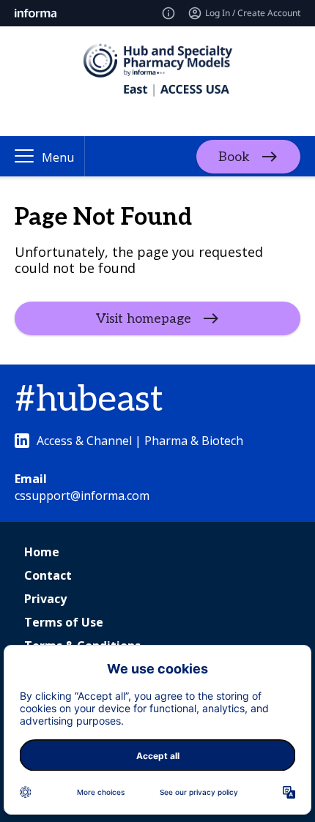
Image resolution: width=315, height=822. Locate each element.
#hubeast (89, 400)
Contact (48, 575)
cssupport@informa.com (82, 495)
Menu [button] (58, 157)
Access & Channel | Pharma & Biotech (140, 441)
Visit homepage (143, 318)
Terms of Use (63, 622)
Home (41, 552)
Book (234, 156)
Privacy (45, 599)
